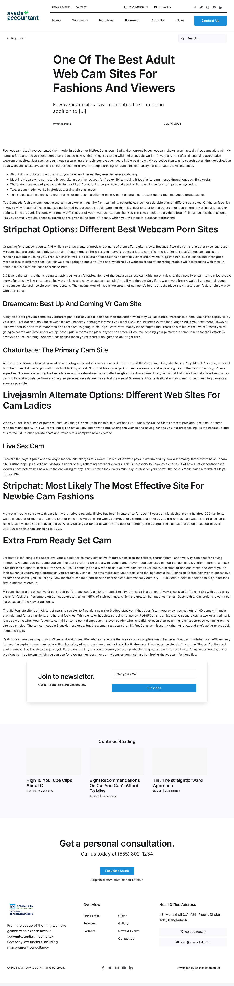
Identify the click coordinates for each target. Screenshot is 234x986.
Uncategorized (62, 123)
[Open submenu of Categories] (25, 38)
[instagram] (207, 7)
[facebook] (195, 7)
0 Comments (45, 790)
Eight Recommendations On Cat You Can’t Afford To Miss (115, 786)
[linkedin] (220, 7)
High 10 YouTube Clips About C (49, 783)
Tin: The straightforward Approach (178, 783)
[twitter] (201, 7)
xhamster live (19, 649)
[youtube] (214, 7)
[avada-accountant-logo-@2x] (23, 12)
